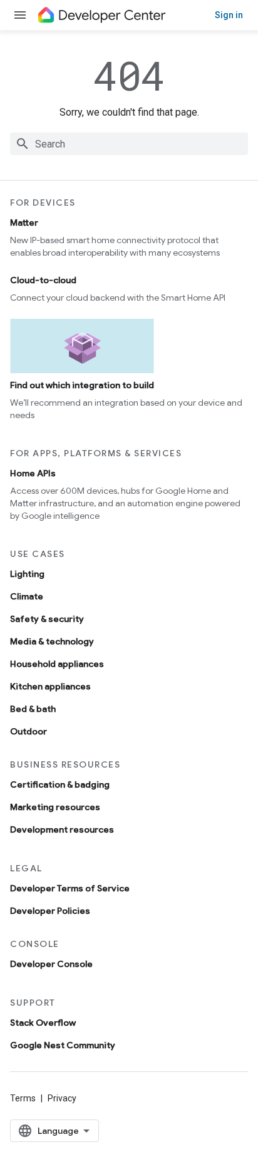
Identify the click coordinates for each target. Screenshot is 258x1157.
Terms (23, 1098)
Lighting (27, 573)
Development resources (62, 829)
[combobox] (129, 144)
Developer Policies (50, 910)
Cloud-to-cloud (43, 280)
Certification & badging (60, 784)
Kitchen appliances (50, 686)
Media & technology (52, 641)
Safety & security (47, 618)
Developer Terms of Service (70, 888)
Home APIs (33, 473)
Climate (26, 596)
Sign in (229, 15)
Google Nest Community (62, 1045)
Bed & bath (33, 708)
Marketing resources (55, 807)
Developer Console (51, 963)
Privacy (62, 1098)
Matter (24, 222)
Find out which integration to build (82, 385)
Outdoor (28, 731)
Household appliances (57, 663)
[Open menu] (20, 15)
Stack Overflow (43, 1022)
